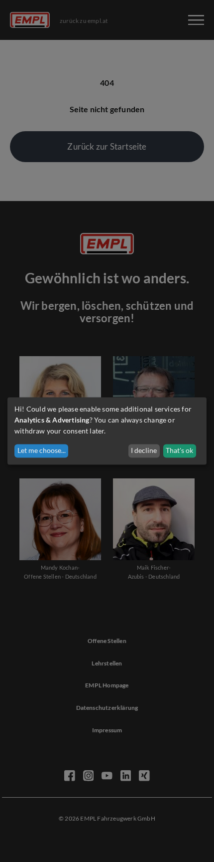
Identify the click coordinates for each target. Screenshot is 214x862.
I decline (144, 450)
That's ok (179, 450)
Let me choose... (41, 450)
